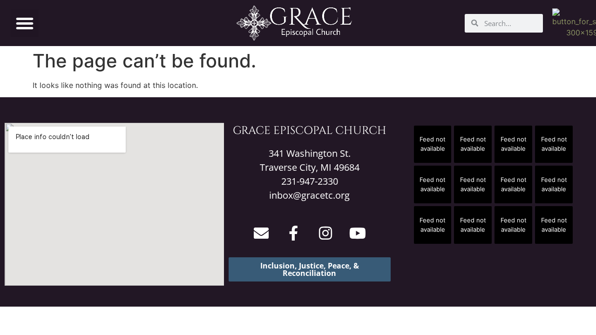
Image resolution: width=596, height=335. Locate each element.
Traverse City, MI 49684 (309, 167)
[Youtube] (357, 233)
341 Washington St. (310, 153)
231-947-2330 (309, 181)
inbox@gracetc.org (309, 195)
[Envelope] (261, 233)
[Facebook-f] (293, 233)
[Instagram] (325, 233)
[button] (25, 23)
